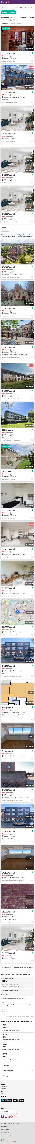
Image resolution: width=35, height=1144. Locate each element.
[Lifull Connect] (9, 1142)
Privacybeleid (5, 1132)
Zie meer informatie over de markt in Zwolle (13, 999)
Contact (3, 1093)
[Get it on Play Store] (7, 1100)
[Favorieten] (20, 2)
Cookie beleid (5, 1129)
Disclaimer (4, 1126)
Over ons (3, 1088)
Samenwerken (5, 1086)
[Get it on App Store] (18, 1100)
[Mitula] (5, 2)
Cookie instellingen (6, 1135)
